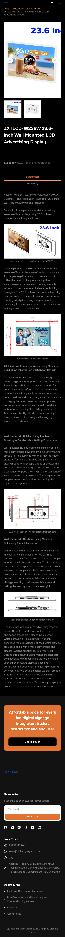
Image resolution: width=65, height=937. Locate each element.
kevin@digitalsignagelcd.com (25, 851)
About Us (12, 907)
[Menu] (59, 2)
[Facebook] (5, 827)
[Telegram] (25, 827)
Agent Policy (14, 913)
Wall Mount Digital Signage (33, 163)
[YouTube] (32, 827)
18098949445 (17, 845)
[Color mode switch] (52, 2)
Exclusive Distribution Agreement (26, 891)
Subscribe (32, 816)
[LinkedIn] (39, 827)
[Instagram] (19, 827)
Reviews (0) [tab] (32, 183)
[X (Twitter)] (12, 827)
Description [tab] (32, 177)
